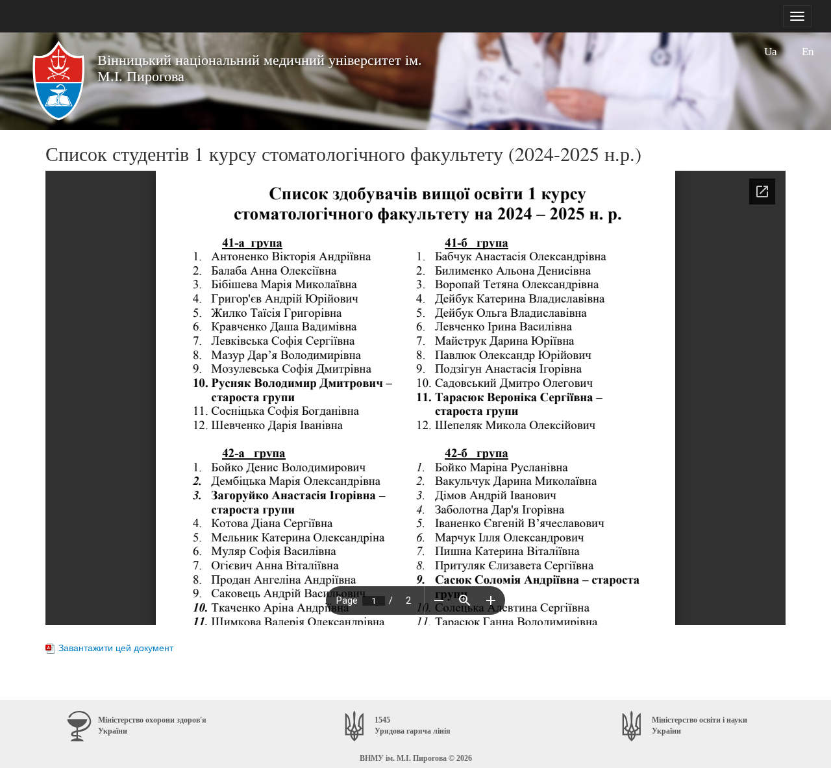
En (808, 51)
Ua (770, 51)
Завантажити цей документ (115, 648)
